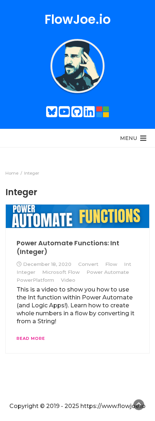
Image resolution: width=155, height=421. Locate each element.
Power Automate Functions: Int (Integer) (68, 247)
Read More (31, 338)
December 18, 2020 (47, 264)
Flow (111, 264)
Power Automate (108, 272)
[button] (128, 138)
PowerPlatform (35, 280)
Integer (26, 272)
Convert (88, 264)
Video (68, 280)
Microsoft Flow (61, 272)
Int (127, 264)
